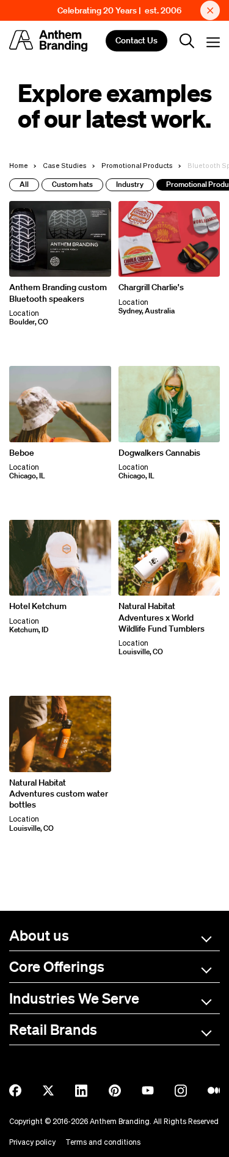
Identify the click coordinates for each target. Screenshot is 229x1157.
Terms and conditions (102, 1142)
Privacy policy (32, 1142)
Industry (130, 184)
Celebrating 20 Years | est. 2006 (119, 10)
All (24, 184)
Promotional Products (137, 165)
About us (39, 935)
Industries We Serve (74, 998)
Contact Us (136, 40)
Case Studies (65, 165)
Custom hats (72, 184)
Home (18, 165)
